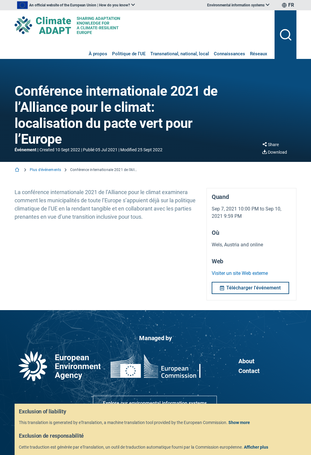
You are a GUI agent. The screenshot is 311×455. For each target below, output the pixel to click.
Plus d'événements (45, 170)
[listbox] (76, 5)
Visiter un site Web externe (240, 273)
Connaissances (229, 53)
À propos (98, 53)
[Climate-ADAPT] (142, 25)
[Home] (18, 170)
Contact (249, 371)
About (246, 361)
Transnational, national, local (179, 53)
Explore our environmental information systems (155, 403)
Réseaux (258, 53)
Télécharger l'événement (253, 288)
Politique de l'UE (128, 53)
